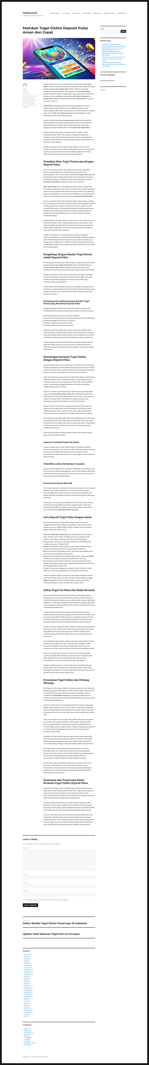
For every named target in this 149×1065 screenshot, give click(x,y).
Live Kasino (66, 13)
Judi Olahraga (27, 1037)
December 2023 (28, 1012)
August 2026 (27, 954)
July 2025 (26, 978)
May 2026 (27, 960)
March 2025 (27, 985)
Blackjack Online (109, 13)
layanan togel (27, 99)
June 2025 (27, 980)
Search (102, 29)
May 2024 (26, 1003)
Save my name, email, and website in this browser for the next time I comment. (46, 900)
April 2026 (27, 962)
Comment (27, 848)
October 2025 (27, 972)
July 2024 (26, 1000)
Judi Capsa (76, 13)
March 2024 (27, 1007)
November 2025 (28, 971)
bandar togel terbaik (28, 98)
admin (25, 88)
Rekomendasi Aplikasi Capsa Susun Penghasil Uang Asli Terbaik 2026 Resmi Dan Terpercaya (113, 53)
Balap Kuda (97, 13)
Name (25, 874)
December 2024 (28, 991)
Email (25, 882)
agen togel (26, 96)
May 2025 (26, 982)
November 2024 (28, 992)
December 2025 (28, 969)
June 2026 (27, 958)
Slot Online (27, 1041)
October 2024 (27, 994)
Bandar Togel (54, 13)
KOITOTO (54, 101)
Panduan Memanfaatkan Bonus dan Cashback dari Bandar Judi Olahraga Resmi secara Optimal (113, 64)
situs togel (29, 101)
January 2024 (27, 1010)
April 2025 (27, 983)
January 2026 (27, 967)
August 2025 (27, 976)
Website (26, 891)
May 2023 (26, 1016)
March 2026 (27, 963)
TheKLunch (30, 12)
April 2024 (27, 1005)
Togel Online (122, 13)
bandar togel (33, 96)
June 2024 (27, 1001)
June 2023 (27, 1014)
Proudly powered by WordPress (39, 1057)
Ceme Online (86, 13)
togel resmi (30, 105)
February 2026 (28, 965)
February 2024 (28, 1009)
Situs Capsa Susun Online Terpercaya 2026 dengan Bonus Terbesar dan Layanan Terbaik (113, 58)
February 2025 (28, 987)
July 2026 (26, 956)
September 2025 (28, 974)
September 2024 (28, 996)
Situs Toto (103, 89)
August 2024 (27, 998)
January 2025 (27, 989)
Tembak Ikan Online (29, 1043)
